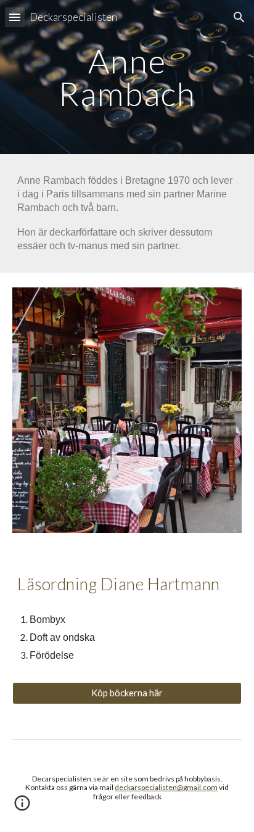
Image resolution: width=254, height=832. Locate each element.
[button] (15, 17)
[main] (127, 77)
